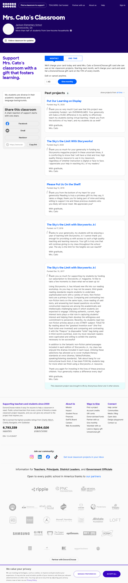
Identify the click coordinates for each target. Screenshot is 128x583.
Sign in (122, 5)
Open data (112, 417)
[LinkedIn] (39, 456)
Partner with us (78, 5)
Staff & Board (71, 419)
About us (92, 5)
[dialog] (64, 574)
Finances (69, 417)
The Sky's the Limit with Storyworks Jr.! (71, 224)
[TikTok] (56, 456)
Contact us (112, 423)
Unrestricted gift (93, 432)
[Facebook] (48, 456)
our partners (93, 476)
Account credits (93, 410)
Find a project (92, 407)
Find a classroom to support (32, 5)
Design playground (115, 419)
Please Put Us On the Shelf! (64, 184)
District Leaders (70, 469)
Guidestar (26, 422)
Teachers (39, 469)
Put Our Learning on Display (64, 101)
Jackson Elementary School (29, 25)
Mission (69, 407)
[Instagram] (31, 456)
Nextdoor (23, 137)
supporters (10, 429)
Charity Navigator (10, 422)
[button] (19, 40)
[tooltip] (71, 30)
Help (103, 5)
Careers (69, 423)
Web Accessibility (73, 426)
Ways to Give (93, 404)
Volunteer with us (94, 426)
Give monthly (92, 423)
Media (110, 413)
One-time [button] (72, 58)
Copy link (33, 145)
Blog (116, 413)
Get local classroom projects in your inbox (84, 457)
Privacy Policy (32, 580)
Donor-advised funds (95, 417)
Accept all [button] (111, 574)
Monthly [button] (54, 58)
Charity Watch (47, 420)
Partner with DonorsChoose (64, 559)
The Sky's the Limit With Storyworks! (70, 141)
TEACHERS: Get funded (58, 5)
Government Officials (99, 469)
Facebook (23, 123)
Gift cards (91, 413)
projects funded (41, 429)
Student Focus (72, 413)
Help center (112, 407)
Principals (53, 469)
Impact (69, 410)
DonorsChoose (9, 5)
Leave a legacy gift (94, 429)
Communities (113, 410)
